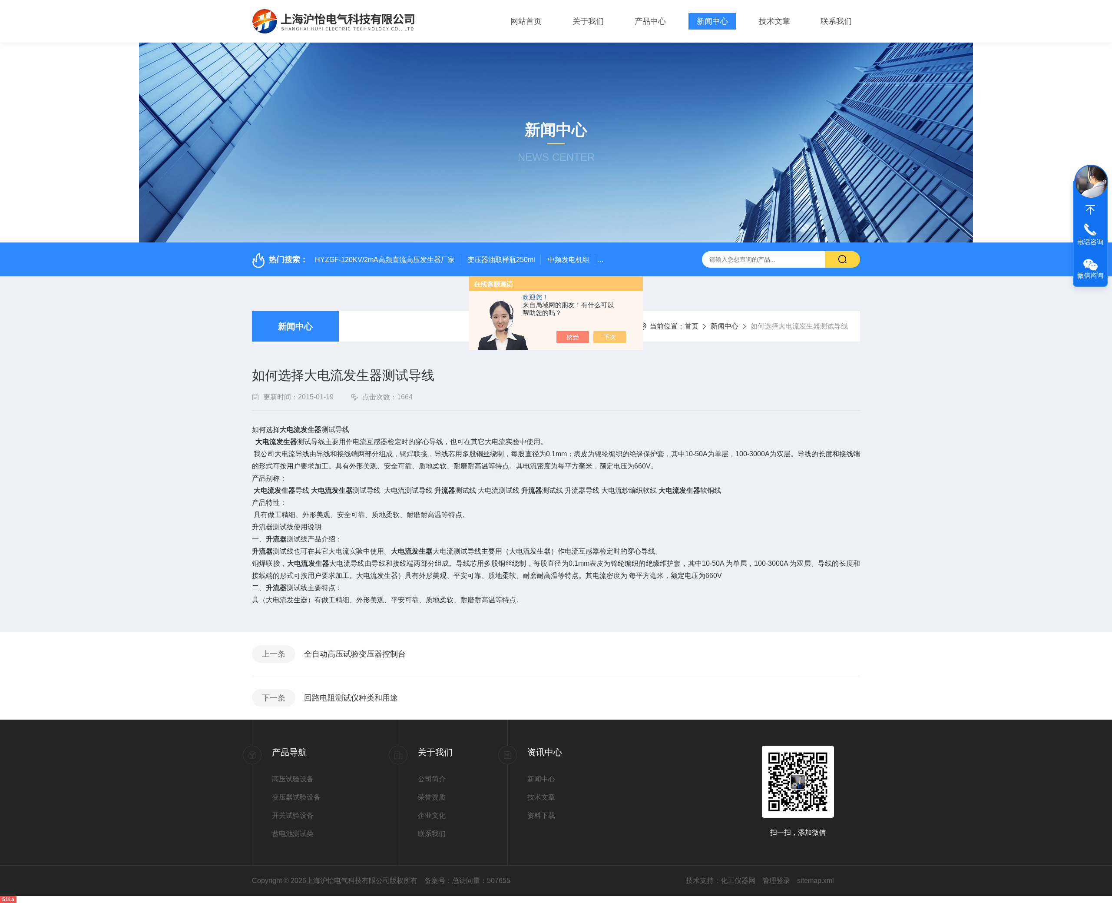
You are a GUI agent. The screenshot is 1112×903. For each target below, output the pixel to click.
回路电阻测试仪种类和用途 (351, 698)
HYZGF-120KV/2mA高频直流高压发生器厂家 (385, 259)
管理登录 (776, 880)
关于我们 (588, 21)
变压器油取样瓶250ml (501, 259)
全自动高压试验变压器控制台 (355, 654)
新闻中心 (712, 21)
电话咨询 (1090, 242)
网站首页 (526, 21)
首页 (691, 326)
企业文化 (432, 815)
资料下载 (541, 815)
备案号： (438, 880)
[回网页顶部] (1090, 210)
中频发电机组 (568, 259)
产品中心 (650, 21)
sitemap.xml (815, 880)
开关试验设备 (293, 815)
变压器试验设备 (296, 797)
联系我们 (836, 21)
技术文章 (774, 21)
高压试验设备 (293, 779)
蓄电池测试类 (293, 833)
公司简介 (432, 779)
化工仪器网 (738, 880)
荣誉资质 (432, 797)
